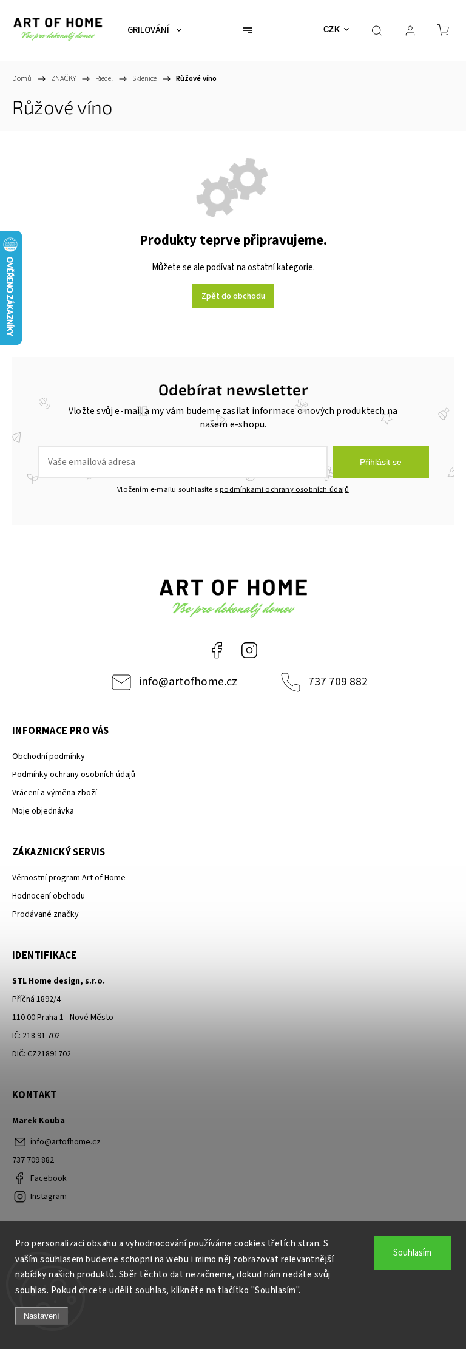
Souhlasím (412, 1252)
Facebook (217, 650)
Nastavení (41, 1315)
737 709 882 (338, 681)
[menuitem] (154, 30)
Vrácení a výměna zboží (54, 793)
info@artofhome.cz (188, 681)
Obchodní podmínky (48, 756)
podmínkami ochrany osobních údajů (284, 489)
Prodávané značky (45, 914)
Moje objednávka (43, 811)
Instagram (249, 650)
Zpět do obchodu (233, 296)
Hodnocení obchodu (48, 896)
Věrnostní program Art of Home (69, 878)
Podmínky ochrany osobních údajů (73, 775)
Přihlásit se (381, 462)
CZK (331, 29)
